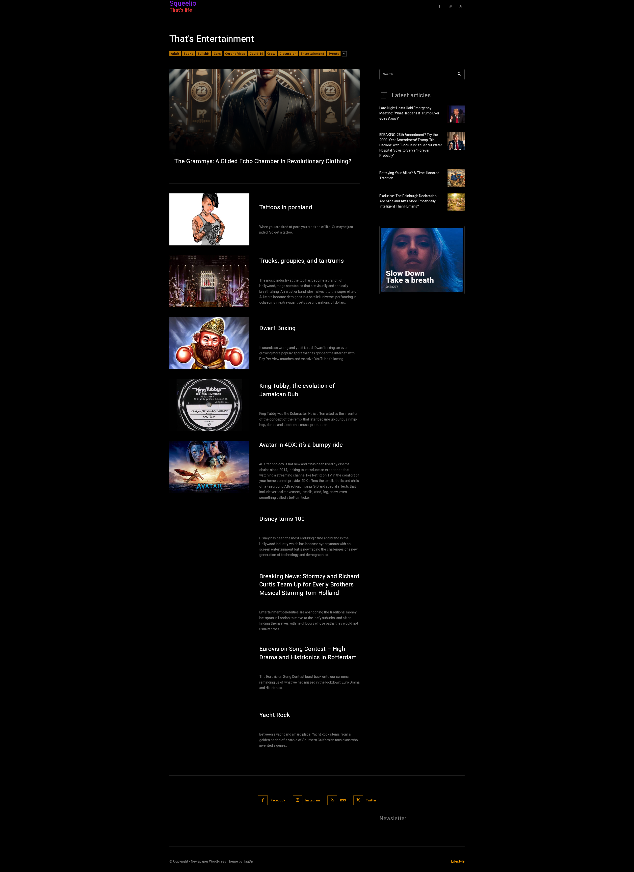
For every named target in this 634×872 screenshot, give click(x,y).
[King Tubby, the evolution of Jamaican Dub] (209, 405)
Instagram (312, 800)
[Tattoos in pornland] (209, 219)
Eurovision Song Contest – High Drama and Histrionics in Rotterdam (308, 653)
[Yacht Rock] (209, 730)
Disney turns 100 (282, 519)
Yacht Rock (274, 715)
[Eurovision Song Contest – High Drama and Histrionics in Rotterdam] (209, 668)
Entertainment (312, 54)
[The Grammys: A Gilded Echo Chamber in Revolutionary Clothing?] (264, 121)
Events (333, 54)
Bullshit (203, 54)
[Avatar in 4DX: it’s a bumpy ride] (209, 467)
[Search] (459, 74)
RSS (343, 800)
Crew (271, 54)
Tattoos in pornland (285, 207)
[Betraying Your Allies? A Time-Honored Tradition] (456, 178)
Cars (217, 54)
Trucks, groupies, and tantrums (301, 261)
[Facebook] (439, 6)
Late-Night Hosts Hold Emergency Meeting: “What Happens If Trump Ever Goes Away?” (409, 113)
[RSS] (332, 800)
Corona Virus (235, 54)
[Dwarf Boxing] (209, 343)
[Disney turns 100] (209, 536)
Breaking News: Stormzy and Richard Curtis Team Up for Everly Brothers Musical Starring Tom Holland (309, 584)
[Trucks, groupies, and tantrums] (209, 281)
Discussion (287, 54)
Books (188, 54)
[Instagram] (450, 6)
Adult (175, 54)
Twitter (371, 800)
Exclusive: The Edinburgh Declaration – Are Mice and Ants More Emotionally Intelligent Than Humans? (409, 201)
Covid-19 (256, 54)
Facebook (278, 800)
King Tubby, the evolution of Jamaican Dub (297, 390)
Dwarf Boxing (277, 328)
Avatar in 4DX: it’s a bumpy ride (301, 445)
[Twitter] (460, 6)
